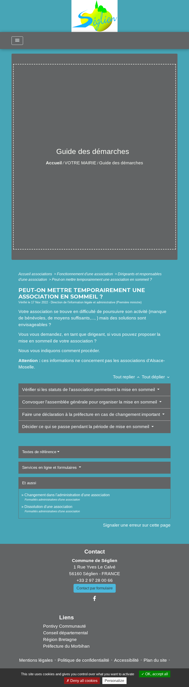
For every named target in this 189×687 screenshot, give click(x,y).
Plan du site (155, 660)
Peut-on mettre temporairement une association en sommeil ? (102, 279)
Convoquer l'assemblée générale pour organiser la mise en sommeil (90, 402)
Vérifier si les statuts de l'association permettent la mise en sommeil (89, 389)
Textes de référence (39, 452)
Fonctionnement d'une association (85, 274)
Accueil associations (35, 274)
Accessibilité (126, 660)
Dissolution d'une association (48, 507)
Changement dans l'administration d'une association (67, 495)
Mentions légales (36, 660)
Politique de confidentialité (83, 660)
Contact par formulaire (95, 588)
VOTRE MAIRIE (80, 162)
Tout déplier (156, 376)
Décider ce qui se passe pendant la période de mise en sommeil (86, 426)
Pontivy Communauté (64, 626)
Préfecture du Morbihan (66, 646)
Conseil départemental (65, 632)
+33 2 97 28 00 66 (95, 580)
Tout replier (127, 376)
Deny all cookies (83, 681)
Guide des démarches (121, 162)
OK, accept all (156, 674)
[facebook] (94, 598)
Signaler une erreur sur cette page (137, 525)
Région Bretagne (60, 639)
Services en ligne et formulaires (50, 467)
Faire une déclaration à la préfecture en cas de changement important (91, 414)
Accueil (54, 162)
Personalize (114, 681)
